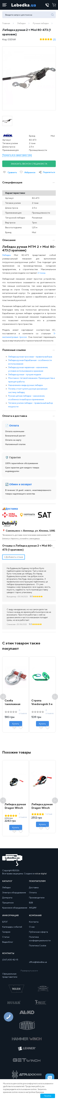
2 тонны (41, 273)
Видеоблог (7, 942)
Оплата (33, 892)
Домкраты (7, 897)
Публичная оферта (38, 932)
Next (55, 697)
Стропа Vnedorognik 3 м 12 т (41, 704)
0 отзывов (23, 711)
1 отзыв (49, 814)
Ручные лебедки (41, 23)
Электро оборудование (14, 892)
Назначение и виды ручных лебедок (25, 385)
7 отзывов (23, 815)
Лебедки (21, 23)
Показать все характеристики (17, 155)
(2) (54, 39)
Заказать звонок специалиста (29, 164)
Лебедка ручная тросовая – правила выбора (30, 356)
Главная (6, 23)
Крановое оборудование (14, 907)
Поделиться (49, 172)
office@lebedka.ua (38, 962)
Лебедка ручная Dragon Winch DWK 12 (15, 808)
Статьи (5, 937)
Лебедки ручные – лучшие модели (24, 374)
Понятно (47, 1096)
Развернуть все (28, 970)
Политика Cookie (37, 945)
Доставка (12, 508)
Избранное (29, 172)
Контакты (34, 922)
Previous (3, 697)
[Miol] (12, 136)
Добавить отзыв (13, 557)
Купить (15, 724)
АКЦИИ (32, 907)
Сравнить (12, 172)
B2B (31, 902)
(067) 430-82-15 (10, 959)
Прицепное (8, 902)
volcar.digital (41, 873)
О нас (32, 927)
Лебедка (6, 255)
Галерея (6, 932)
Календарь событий (12, 927)
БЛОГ (5, 922)
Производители (36, 897)
